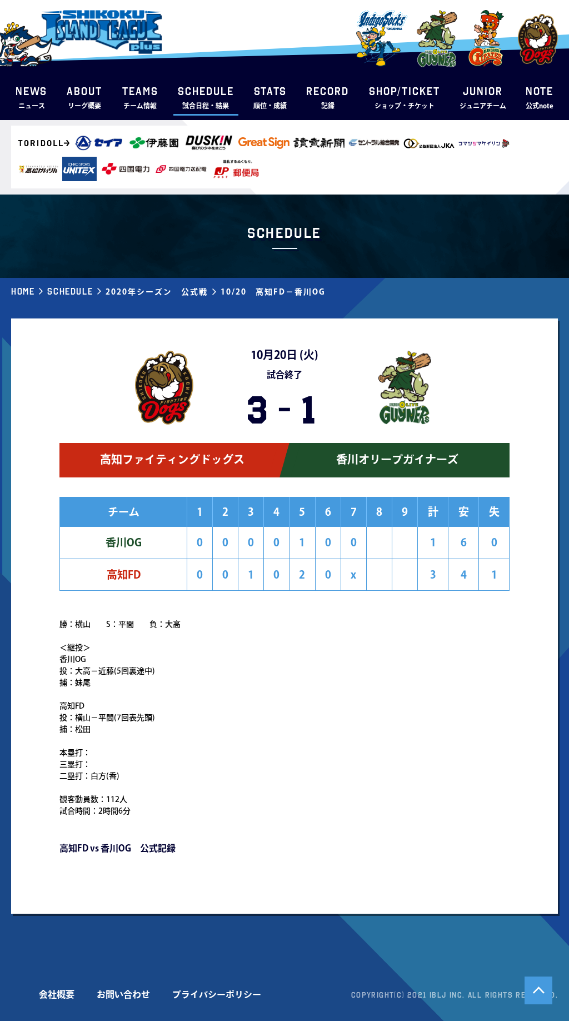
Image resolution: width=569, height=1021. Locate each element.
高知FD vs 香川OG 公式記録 (117, 848)
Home (22, 291)
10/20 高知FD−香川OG (273, 292)
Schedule (70, 291)
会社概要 (56, 994)
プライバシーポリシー (216, 994)
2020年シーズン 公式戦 (157, 292)
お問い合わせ (123, 994)
